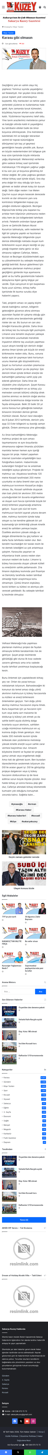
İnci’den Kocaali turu (28, 1043)
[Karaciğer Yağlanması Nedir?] (12, 957)
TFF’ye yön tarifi (9, 917)
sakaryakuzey (30, 821)
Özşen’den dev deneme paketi (32, 1007)
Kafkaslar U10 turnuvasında (31, 1055)
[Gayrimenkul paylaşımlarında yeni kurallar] (35, 957)
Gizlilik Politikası (11, 1436)
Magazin (7, 1129)
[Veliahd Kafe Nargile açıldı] (9, 1023)
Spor (6, 1090)
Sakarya (7, 1103)
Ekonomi (7, 1116)
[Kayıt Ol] (40, 8)
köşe (13, 821)
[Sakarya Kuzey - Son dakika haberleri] (22, 7)
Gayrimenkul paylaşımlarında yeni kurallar (34, 968)
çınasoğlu (18, 804)
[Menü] (3, 8)
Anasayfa (8, 27)
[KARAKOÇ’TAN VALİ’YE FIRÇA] (12, 933)
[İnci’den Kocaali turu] (9, 1047)
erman (32, 804)
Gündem (7, 1082)
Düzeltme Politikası (28, 1436)
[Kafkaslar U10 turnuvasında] (9, 1059)
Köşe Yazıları (18, 27)
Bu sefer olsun (31, 941)
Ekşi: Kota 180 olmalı (28, 1031)
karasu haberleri (17, 815)
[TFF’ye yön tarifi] (12, 908)
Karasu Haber (24, 809)
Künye (41, 1432)
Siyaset (7, 1099)
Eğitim (6, 1108)
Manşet (7, 1125)
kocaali (36, 815)
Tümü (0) (24, 1220)
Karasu (7, 1077)
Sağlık (6, 1121)
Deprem (7, 1142)
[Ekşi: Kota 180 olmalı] (9, 1035)
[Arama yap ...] (44, 8)
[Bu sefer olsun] (35, 933)
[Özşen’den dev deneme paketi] (9, 1011)
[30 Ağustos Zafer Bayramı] (35, 908)
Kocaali (7, 1095)
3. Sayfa (7, 1112)
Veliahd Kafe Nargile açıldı (30, 1019)
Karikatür (7, 1134)
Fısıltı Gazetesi (10, 1138)
